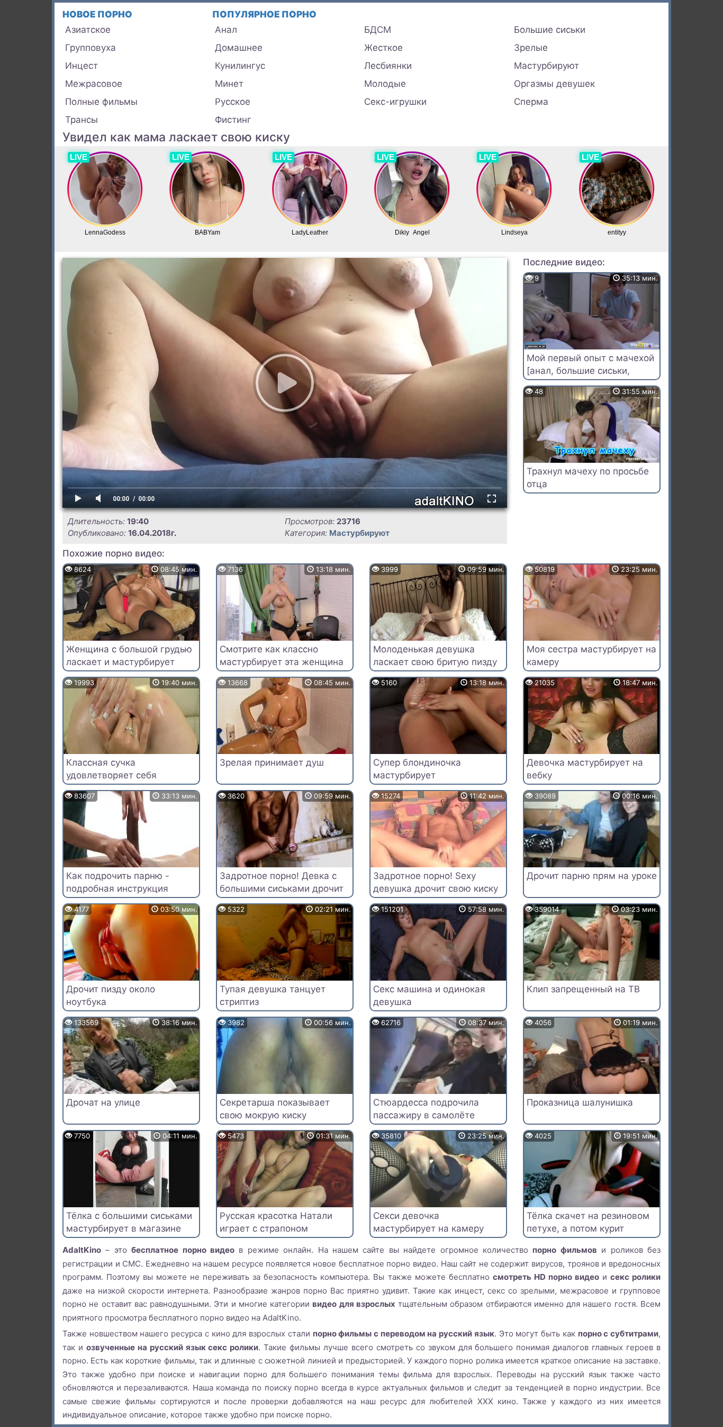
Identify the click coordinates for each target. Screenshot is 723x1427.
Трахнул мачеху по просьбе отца (588, 477)
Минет (229, 83)
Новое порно (97, 14)
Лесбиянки (388, 65)
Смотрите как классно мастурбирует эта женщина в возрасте (282, 662)
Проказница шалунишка (580, 1102)
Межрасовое (93, 83)
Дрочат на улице (103, 1102)
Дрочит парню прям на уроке (592, 875)
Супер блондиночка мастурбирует (417, 768)
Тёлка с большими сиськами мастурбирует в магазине (129, 1222)
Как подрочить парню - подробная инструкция (117, 882)
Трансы (81, 119)
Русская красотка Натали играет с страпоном (276, 1222)
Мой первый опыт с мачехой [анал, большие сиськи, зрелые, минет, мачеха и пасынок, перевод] (590, 377)
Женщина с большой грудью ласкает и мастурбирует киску (129, 662)
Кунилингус (240, 65)
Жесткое (383, 47)
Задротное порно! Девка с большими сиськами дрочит (282, 882)
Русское (232, 101)
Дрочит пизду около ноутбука (110, 995)
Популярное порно (264, 14)
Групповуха (90, 47)
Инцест (81, 65)
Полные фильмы (101, 101)
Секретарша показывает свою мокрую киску (275, 1108)
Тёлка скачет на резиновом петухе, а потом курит (588, 1222)
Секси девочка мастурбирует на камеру (428, 1222)
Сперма (531, 101)
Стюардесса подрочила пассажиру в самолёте (426, 1108)
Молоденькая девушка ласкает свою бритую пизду (435, 655)
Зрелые (531, 47)
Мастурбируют (546, 65)
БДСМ (377, 29)
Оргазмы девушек (554, 83)
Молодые (385, 83)
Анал (226, 29)
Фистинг (233, 119)
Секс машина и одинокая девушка (429, 995)
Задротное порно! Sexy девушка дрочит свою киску (435, 882)
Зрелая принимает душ (272, 762)
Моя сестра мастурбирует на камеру (591, 655)
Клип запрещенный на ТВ (583, 989)
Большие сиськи (549, 29)
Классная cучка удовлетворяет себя (111, 768)
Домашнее (239, 47)
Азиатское (88, 29)
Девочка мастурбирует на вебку (585, 768)
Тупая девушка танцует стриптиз (273, 995)
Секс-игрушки (395, 101)
